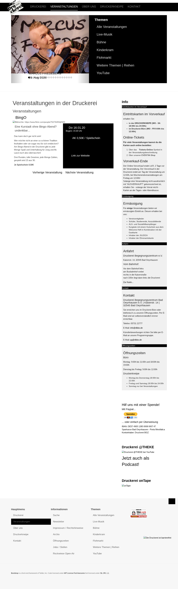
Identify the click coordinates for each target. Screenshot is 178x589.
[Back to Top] (172, 501)
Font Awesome (79, 573)
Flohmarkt (104, 57)
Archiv (56, 534)
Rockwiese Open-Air (63, 553)
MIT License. (69, 573)
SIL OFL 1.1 (104, 573)
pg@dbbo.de (136, 340)
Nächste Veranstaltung (79, 172)
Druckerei (38, 6)
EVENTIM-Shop (148, 155)
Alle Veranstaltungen (112, 27)
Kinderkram (105, 50)
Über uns (89, 6)
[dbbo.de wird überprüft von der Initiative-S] (157, 537)
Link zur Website (80, 155)
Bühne (101, 42)
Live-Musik (104, 34)
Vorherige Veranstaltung (47, 172)
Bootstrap (14, 573)
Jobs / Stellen (60, 547)
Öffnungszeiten (61, 540)
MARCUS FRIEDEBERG (45, 73)
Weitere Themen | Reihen (115, 65)
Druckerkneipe (111, 6)
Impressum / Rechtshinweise (68, 528)
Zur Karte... (128, 282)
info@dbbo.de (136, 328)
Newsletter (58, 521)
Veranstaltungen (64, 6)
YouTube (103, 73)
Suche (56, 515)
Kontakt (134, 6)
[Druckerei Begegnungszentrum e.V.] (17, 6)
